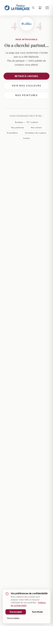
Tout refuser (37, 612)
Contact (26, 138)
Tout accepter (15, 612)
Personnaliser (13, 618)
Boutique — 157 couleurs (26, 122)
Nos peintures (26, 95)
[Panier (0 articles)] (40, 8)
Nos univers (36, 127)
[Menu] (47, 7)
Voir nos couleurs (26, 85)
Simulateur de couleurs (35, 133)
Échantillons (12, 133)
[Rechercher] (33, 7)
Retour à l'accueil (26, 76)
